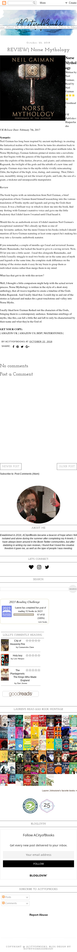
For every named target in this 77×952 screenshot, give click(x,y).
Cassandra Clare (26, 647)
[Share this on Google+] (27, 347)
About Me (12, 27)
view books (42, 621)
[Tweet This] (22, 347)
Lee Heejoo (19, 659)
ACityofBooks (36, 947)
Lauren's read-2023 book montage (38, 709)
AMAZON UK (9, 333)
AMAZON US (27, 333)
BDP (39, 333)
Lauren (18, 607)
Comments (11, 903)
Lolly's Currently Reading (22, 635)
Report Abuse (38, 914)
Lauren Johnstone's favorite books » (59, 790)
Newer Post (10, 466)
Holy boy (17, 655)
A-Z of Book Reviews (34, 27)
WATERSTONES (53, 333)
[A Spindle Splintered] (13, 783)
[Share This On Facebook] (13, 347)
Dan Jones (22, 683)
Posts (8, 897)
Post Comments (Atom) (27, 473)
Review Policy (57, 27)
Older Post (67, 466)
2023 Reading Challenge (24, 602)
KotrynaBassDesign (38, 949)
